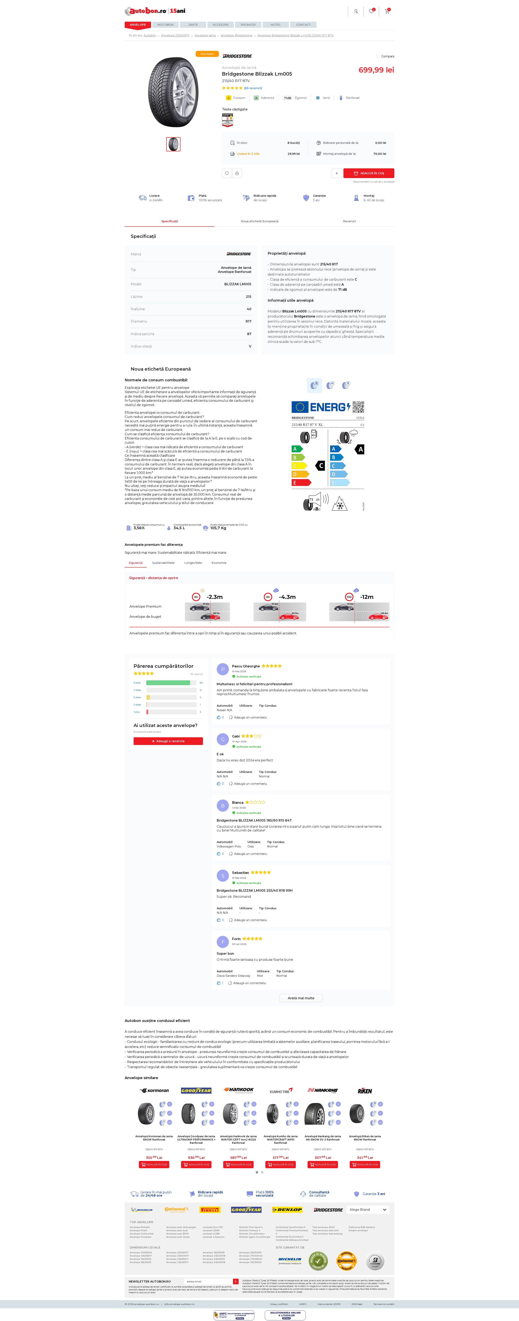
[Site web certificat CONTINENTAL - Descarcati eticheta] (346, 1270)
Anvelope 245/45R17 (177, 1262)
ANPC (303, 1304)
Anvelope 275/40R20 (251, 1256)
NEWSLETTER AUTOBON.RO (150, 1281)
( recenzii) (253, 88)
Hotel (276, 25)
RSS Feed (357, 1304)
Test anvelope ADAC (323, 1227)
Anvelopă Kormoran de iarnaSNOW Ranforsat (154, 1138)
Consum (236, 98)
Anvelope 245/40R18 (214, 1262)
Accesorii (220, 25)
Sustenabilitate (163, 563)
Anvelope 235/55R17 (177, 1259)
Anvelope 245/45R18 (214, 1259)
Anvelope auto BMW (177, 1233)
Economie (219, 563)
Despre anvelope (358, 1230)
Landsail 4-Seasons (213, 1237)
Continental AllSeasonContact (292, 1240)
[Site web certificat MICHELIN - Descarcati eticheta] (290, 1270)
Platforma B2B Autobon (362, 1227)
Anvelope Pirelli (138, 1230)
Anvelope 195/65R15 (140, 1259)
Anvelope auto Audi (177, 1230)
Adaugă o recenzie (170, 741)
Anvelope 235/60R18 (214, 1256)
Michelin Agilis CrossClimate (254, 1237)
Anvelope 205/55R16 (141, 1252)
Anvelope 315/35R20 (250, 1262)
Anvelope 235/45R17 (177, 1252)
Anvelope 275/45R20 (250, 1259)
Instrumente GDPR (329, 1304)
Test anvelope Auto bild (325, 1230)
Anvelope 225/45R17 (141, 1256)
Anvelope (138, 25)
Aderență (264, 98)
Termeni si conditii (383, 1304)
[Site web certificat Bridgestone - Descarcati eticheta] (375, 1270)
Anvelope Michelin (140, 1227)
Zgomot (295, 98)
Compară (387, 56)
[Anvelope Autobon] (155, 11)
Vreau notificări (279, 1304)
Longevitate (193, 563)
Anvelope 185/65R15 (140, 1262)
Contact (303, 25)
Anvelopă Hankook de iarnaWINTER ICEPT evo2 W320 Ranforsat (238, 1139)
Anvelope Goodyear (140, 1237)
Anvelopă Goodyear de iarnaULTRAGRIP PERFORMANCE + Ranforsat (196, 1139)
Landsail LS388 (211, 1233)
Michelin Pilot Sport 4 (251, 1227)
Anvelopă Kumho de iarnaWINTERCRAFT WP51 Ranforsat (281, 1139)
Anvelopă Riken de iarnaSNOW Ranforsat (365, 1138)
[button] (257, 1172)
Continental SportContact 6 (291, 1227)
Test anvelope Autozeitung (327, 1233)
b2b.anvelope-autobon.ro (179, 1304)
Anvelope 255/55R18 (214, 1252)
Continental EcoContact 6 (289, 1236)
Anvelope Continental (141, 1233)
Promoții (248, 25)
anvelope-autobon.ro (146, 1304)
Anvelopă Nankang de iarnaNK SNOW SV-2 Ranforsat (323, 1138)
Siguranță (136, 563)
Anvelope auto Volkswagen (181, 1227)
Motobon (165, 25)
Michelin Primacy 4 (249, 1230)
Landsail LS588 (211, 1230)
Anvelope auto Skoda (178, 1237)
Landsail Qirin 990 (213, 1227)
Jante (193, 25)
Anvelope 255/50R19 (250, 1252)
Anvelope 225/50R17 (177, 1256)
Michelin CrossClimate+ (252, 1233)
